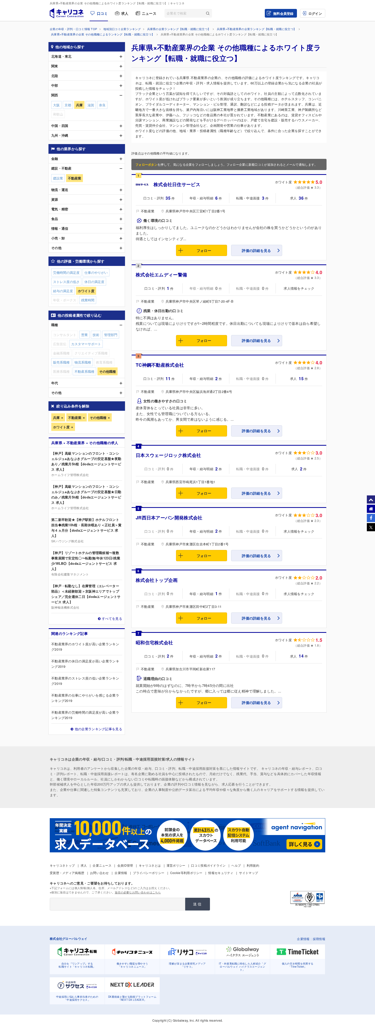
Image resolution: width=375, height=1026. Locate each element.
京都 (68, 104)
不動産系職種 (84, 371)
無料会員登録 (283, 13)
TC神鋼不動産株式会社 (160, 365)
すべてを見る (112, 618)
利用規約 (253, 865)
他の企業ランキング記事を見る (98, 728)
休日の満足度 (94, 281)
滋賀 (91, 104)
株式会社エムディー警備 (161, 274)
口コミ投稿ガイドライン (208, 865)
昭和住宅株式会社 (154, 642)
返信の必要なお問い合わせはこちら (138, 892)
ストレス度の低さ (66, 281)
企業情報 (121, 872)
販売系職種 (61, 362)
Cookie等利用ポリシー (186, 872)
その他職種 (98, 417)
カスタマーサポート (86, 343)
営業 (84, 334)
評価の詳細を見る (256, 250)
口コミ (102, 13)
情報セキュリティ (220, 872)
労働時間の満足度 (66, 272)
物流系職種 (82, 362)
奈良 (102, 104)
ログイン (315, 13)
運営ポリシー (176, 865)
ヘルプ (236, 865)
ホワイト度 (61, 427)
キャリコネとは (150, 865)
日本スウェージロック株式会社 (168, 455)
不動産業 (74, 417)
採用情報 (319, 939)
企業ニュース (102, 865)
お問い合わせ (99, 872)
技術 (96, 334)
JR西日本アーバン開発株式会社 (169, 517)
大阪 (56, 104)
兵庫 (56, 417)
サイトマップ (248, 872)
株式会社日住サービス (177, 184)
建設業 (58, 178)
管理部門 (110, 334)
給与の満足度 (63, 290)
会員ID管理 (125, 865)
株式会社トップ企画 (157, 580)
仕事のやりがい (96, 272)
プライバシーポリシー (148, 872)
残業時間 (87, 300)
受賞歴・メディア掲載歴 (67, 872)
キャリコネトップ (62, 865)
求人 (125, 13)
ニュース (149, 13)
